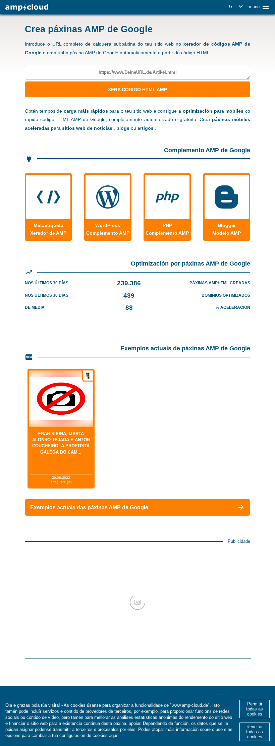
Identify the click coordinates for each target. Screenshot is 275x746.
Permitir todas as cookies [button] (254, 708)
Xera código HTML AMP (137, 89)
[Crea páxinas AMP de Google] (26, 7)
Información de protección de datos (157, 735)
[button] (237, 7)
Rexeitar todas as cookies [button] (254, 731)
